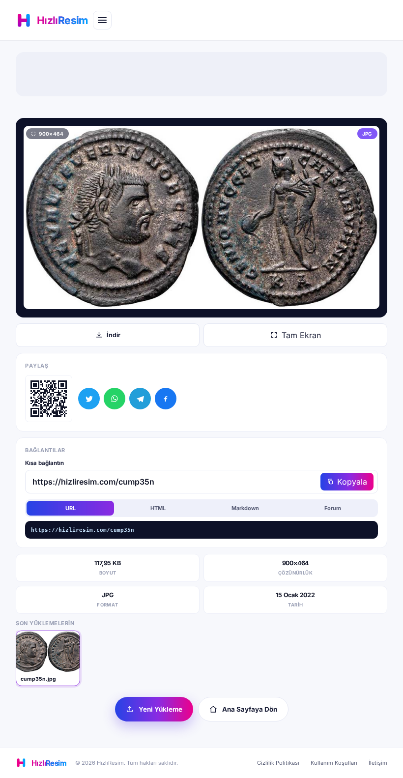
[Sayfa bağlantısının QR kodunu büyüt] (48, 398)
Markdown (245, 508)
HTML (158, 508)
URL (70, 508)
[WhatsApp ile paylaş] (114, 398)
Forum (332, 508)
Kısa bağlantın (44, 463)
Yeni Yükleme (160, 709)
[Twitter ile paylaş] (89, 398)
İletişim (378, 762)
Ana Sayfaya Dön (249, 709)
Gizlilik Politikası (278, 762)
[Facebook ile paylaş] (165, 398)
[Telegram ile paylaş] (140, 398)
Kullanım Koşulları (334, 762)
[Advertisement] (201, 74)
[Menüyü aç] (102, 20)
